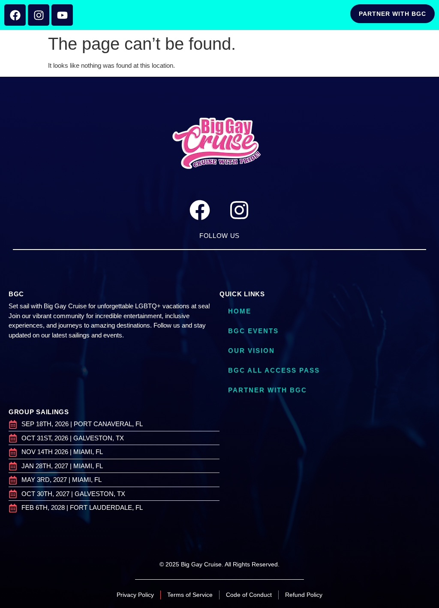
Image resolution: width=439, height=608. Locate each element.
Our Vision (251, 350)
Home (239, 311)
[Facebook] (15, 15)
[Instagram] (38, 15)
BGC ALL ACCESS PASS (274, 370)
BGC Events (253, 330)
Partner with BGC (267, 390)
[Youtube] (62, 15)
